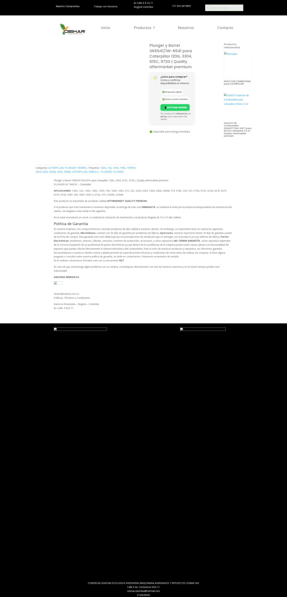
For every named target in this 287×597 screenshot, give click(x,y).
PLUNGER (118, 171)
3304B (52, 171)
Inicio (105, 28)
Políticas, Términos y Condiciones (72, 297)
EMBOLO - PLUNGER (100, 171)
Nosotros (186, 28)
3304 (45, 171)
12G (109, 167)
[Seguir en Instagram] (144, 338)
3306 (59, 171)
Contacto (225, 28)
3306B (67, 171)
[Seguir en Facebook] (138, 338)
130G (116, 167)
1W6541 (131, 167)
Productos (142, 28)
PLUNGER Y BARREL (76, 167)
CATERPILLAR (55, 167)
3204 (38, 171)
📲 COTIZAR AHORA (175, 107)
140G (123, 167)
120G (103, 167)
